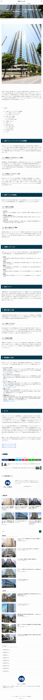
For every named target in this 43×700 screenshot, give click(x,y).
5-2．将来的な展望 (10, 128)
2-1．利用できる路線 (10, 117)
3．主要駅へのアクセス (9, 121)
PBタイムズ (21, 1)
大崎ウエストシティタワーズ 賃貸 (9, 444)
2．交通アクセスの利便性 (10, 116)
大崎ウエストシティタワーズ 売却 (9, 447)
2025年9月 (6, 652)
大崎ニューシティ (6, 393)
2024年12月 (6, 668)
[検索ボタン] (41, 1)
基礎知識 (29, 696)
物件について (5, 13)
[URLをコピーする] (38, 460)
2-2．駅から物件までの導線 (12, 119)
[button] (5, 460)
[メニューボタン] (1, 1)
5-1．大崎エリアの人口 (11, 126)
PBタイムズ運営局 (7, 487)
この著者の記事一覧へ (27, 486)
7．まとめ (7, 131)
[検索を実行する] (40, 531)
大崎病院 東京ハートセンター (9, 400)
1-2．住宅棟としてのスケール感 (12, 114)
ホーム (13, 696)
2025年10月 (6, 649)
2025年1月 (6, 665)
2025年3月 (6, 660)
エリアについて (23, 696)
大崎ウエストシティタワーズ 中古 (9, 445)
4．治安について (8, 123)
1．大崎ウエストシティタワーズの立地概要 (13, 111)
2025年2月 (6, 663)
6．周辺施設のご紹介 (9, 129)
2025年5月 (6, 655)
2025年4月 (6, 657)
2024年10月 (6, 671)
